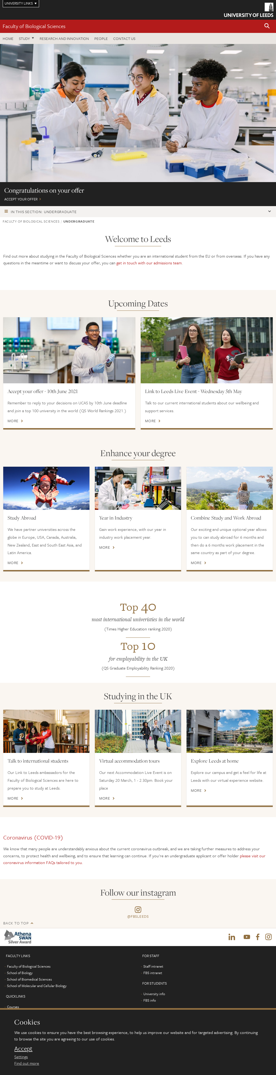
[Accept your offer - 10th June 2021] (69, 350)
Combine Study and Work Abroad (226, 517)
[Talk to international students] (46, 731)
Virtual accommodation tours (129, 760)
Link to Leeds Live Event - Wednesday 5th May (193, 391)
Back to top (16, 923)
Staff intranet (153, 966)
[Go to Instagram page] (268, 937)
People (101, 38)
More (13, 421)
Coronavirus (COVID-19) (33, 837)
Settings (21, 1057)
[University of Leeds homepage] (248, 10)
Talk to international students (38, 760)
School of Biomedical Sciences (29, 979)
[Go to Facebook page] (257, 937)
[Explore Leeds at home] (230, 731)
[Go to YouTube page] (247, 937)
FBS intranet (152, 972)
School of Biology (20, 972)
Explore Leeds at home (215, 760)
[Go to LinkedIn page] (232, 937)
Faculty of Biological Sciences (34, 26)
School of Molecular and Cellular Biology (37, 985)
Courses (13, 1006)
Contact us (124, 38)
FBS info (149, 1000)
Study (24, 38)
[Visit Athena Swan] (18, 937)
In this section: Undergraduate (44, 211)
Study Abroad (22, 517)
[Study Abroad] (46, 488)
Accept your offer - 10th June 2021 (43, 391)
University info (154, 993)
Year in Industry (115, 517)
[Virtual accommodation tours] (138, 731)
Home (8, 38)
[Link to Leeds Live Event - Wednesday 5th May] (207, 350)
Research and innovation (64, 38)
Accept (23, 1048)
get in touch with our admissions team (149, 263)
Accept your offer (138, 125)
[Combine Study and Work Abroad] (230, 488)
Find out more (26, 1063)
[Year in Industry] (138, 488)
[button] (267, 26)
